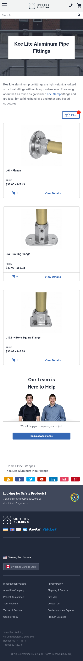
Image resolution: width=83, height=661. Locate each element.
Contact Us (54, 603)
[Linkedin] (53, 479)
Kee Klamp (54, 94)
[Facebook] (19, 479)
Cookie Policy (10, 616)
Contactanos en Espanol (61, 610)
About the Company (14, 590)
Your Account (10, 603)
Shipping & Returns (58, 590)
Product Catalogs (57, 616)
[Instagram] (64, 479)
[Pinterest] (75, 479)
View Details (53, 193)
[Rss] (8, 479)
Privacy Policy (55, 583)
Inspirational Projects (14, 583)
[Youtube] (41, 479)
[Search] (79, 15)
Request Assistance (41, 436)
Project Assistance (13, 597)
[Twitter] (30, 479)
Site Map (52, 597)
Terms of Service (12, 610)
